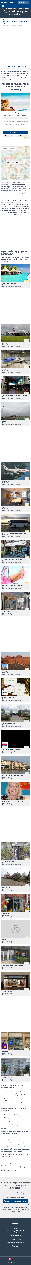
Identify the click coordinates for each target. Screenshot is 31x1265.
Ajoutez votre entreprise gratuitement (15, 1201)
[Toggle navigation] (3, 6)
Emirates (4, 343)
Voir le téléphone (16, 132)
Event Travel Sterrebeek (9, 283)
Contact (15, 1250)
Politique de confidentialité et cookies (15, 1242)
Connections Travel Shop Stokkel (11, 749)
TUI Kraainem (6, 611)
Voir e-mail (9, 136)
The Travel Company (8, 861)
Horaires (23, 136)
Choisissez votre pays (16, 1259)
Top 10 (8, 66)
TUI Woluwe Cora (7, 991)
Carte (16, 118)
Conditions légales (15, 1241)
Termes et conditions (15, 1239)
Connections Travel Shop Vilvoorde (12, 965)
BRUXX (4, 421)
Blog (15, 1232)
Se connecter (15, 1228)
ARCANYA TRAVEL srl (8, 697)
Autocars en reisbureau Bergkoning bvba (14, 533)
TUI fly (4, 369)
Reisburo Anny (6, 913)
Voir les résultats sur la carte (15, 163)
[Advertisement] (15, 43)
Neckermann (5, 1051)
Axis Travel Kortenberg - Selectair (14, 113)
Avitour (4, 939)
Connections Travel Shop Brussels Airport (14, 395)
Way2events (5, 507)
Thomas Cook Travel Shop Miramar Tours (14, 559)
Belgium (3, 19)
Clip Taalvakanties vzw (8, 723)
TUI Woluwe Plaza (7, 1077)
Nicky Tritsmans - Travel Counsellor (12, 801)
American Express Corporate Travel (12, 775)
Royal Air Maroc (6, 481)
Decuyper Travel (7, 887)
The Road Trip (6, 671)
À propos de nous (15, 1227)
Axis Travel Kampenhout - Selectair (12, 585)
